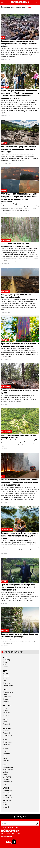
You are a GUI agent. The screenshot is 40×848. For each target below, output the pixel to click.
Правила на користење (7, 836)
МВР (2, 38)
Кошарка (6, 676)
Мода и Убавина (8, 767)
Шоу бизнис (7, 706)
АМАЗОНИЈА (5, 291)
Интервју (6, 749)
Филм (5, 708)
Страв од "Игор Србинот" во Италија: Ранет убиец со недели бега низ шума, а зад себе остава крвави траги (18, 587)
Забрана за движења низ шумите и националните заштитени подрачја (15, 245)
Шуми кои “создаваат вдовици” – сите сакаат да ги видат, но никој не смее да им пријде (20, 344)
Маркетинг (10, 827)
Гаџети (5, 805)
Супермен (6, 788)
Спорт (5, 671)
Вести (5, 657)
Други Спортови (8, 685)
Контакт (17, 827)
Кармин (5, 765)
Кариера (5, 774)
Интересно (6, 745)
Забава (5, 740)
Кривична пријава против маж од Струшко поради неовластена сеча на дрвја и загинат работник (18, 44)
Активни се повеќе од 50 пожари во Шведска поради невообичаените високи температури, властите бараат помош (19, 482)
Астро (5, 784)
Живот (5, 690)
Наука (5, 722)
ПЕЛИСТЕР (4, 87)
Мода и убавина (8, 692)
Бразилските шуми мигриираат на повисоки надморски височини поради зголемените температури (18, 149)
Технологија (6, 724)
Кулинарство (7, 702)
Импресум (3, 827)
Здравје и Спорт (8, 790)
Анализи (5, 667)
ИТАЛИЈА (4, 581)
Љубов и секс (7, 697)
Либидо (5, 772)
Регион (5, 662)
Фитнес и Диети (8, 770)
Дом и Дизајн (7, 777)
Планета (5, 719)
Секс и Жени (7, 795)
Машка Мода (7, 793)
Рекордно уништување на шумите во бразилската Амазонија (16, 295)
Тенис (5, 681)
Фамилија (6, 779)
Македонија (6, 660)
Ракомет (5, 678)
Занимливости (7, 736)
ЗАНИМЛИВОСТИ (6, 530)
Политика (6, 761)
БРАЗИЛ (3, 143)
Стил (4, 756)
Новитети (6, 731)
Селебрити (6, 713)
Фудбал (5, 673)
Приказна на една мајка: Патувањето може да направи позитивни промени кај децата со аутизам (19, 536)
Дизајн (5, 694)
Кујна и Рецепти (8, 782)
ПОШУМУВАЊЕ (6, 432)
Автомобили (7, 728)
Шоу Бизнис (6, 753)
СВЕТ (3, 476)
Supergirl (6, 807)
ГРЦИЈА (3, 190)
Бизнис (5, 758)
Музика (5, 710)
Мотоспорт (6, 683)
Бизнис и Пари (7, 798)
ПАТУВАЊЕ (4, 340)
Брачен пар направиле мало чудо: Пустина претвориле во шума (18, 436)
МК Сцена (6, 715)
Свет (4, 665)
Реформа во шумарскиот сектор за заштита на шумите (19, 391)
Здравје (5, 699)
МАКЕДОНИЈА (5, 240)
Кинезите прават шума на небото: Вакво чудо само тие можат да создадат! (19, 635)
